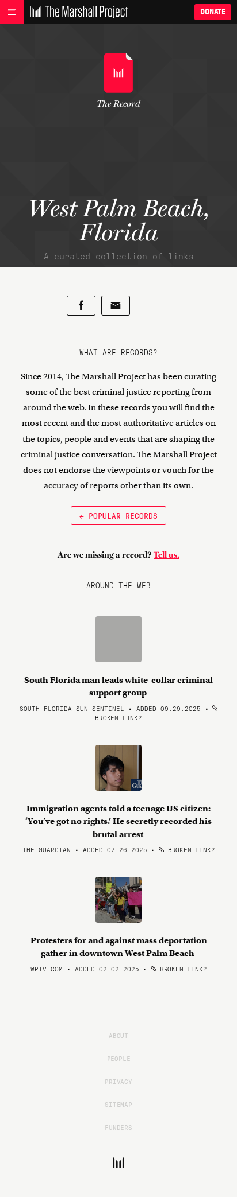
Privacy (118, 1081)
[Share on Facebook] (81, 306)
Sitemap (118, 1104)
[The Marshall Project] (76, 12)
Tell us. (166, 555)
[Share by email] (115, 306)
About (118, 1035)
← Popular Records (118, 515)
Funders (118, 1127)
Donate (212, 11)
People (119, 1058)
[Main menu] (12, 12)
